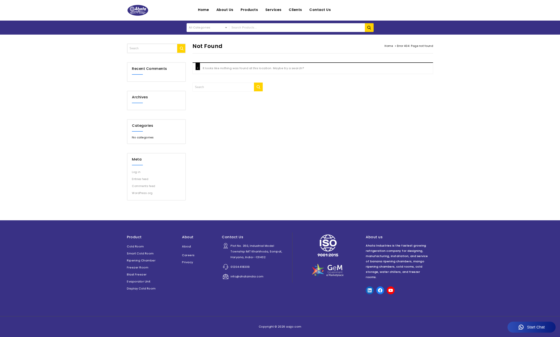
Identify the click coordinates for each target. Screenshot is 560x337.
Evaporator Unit (138, 281)
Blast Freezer (137, 274)
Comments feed (143, 186)
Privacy (187, 262)
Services (273, 9)
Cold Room (135, 246)
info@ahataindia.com (247, 276)
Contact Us (320, 9)
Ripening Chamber (141, 260)
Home (203, 9)
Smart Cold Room (140, 253)
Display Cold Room (141, 288)
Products (249, 9)
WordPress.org (142, 193)
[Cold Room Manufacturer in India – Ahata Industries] (138, 10)
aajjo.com (293, 327)
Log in (136, 172)
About (186, 246)
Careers (188, 255)
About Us (224, 9)
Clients (295, 9)
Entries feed (140, 179)
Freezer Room (137, 267)
